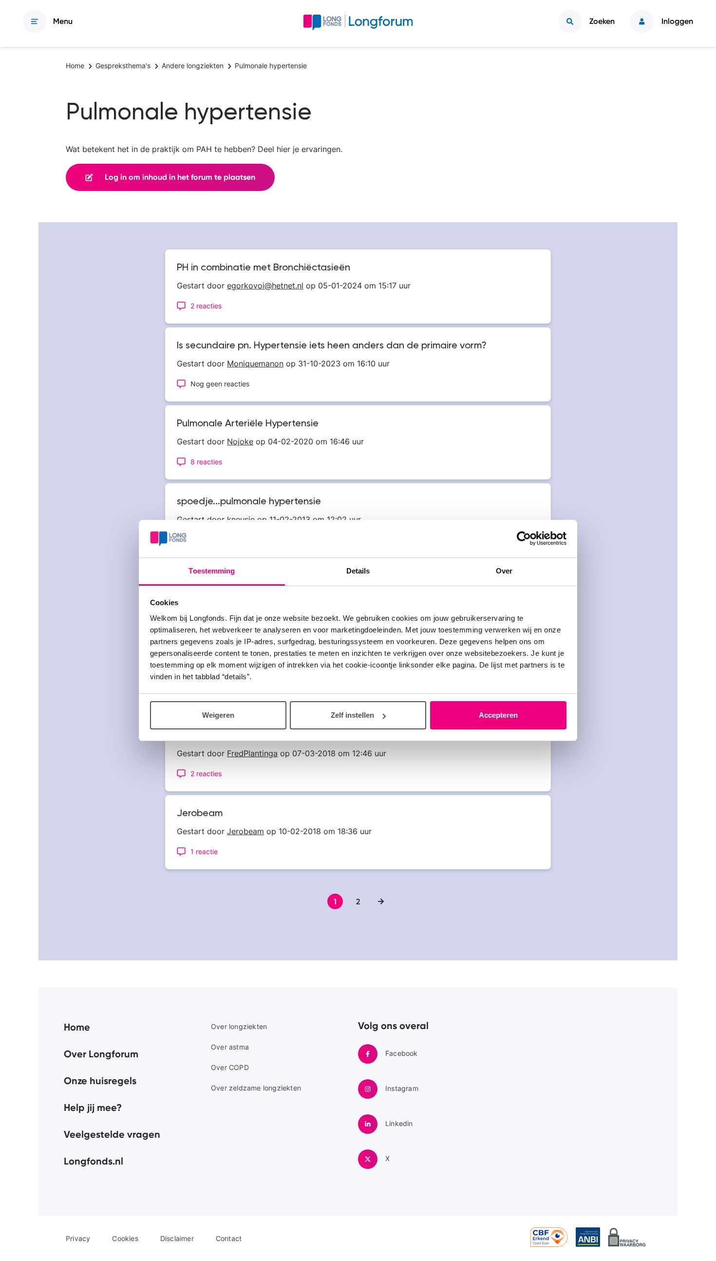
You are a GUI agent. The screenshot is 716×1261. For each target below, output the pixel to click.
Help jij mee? (93, 1107)
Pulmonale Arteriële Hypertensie (248, 424)
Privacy (78, 1238)
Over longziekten (239, 1026)
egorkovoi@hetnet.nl (265, 285)
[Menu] (34, 21)
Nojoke (240, 441)
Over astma (230, 1047)
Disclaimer (177, 1238)
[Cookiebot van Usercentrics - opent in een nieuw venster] (523, 539)
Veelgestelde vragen (112, 1134)
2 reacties (206, 306)
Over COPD (230, 1067)
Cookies (125, 1238)
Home (77, 1027)
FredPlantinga (252, 753)
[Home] (358, 24)
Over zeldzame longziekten (256, 1088)
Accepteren (498, 715)
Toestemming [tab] (211, 571)
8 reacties (206, 462)
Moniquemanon (255, 363)
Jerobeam (200, 814)
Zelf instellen (352, 715)
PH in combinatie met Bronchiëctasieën (263, 268)
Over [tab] (504, 571)
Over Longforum (101, 1054)
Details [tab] (358, 571)
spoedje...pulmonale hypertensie (249, 502)
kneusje (241, 519)
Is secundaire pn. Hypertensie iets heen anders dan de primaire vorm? (332, 346)
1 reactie (204, 851)
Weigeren (218, 715)
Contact (229, 1238)
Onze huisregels (100, 1081)
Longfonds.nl (93, 1161)
